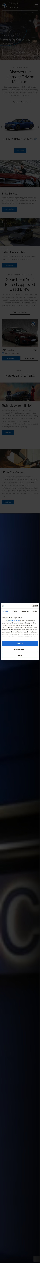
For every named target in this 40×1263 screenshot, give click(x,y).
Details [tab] (14, 611)
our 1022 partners (14, 620)
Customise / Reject (19, 649)
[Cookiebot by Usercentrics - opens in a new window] (30, 606)
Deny (20, 655)
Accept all (20, 643)
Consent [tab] (5, 611)
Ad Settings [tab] (25, 611)
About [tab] (35, 611)
